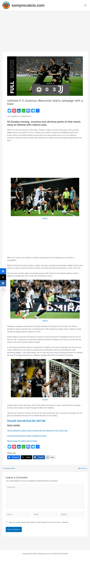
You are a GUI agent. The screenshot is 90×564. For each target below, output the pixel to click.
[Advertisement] (45, 34)
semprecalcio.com (28, 5)
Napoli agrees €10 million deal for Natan (22, 441)
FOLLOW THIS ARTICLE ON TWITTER (26, 420)
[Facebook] (3, 271)
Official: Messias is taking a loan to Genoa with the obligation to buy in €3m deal (37, 430)
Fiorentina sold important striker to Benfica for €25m (27, 436)
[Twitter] (3, 277)
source (45, 218)
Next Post (82, 468)
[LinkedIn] (3, 283)
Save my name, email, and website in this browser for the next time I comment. (39, 522)
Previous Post (9, 468)
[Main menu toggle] (85, 5)
